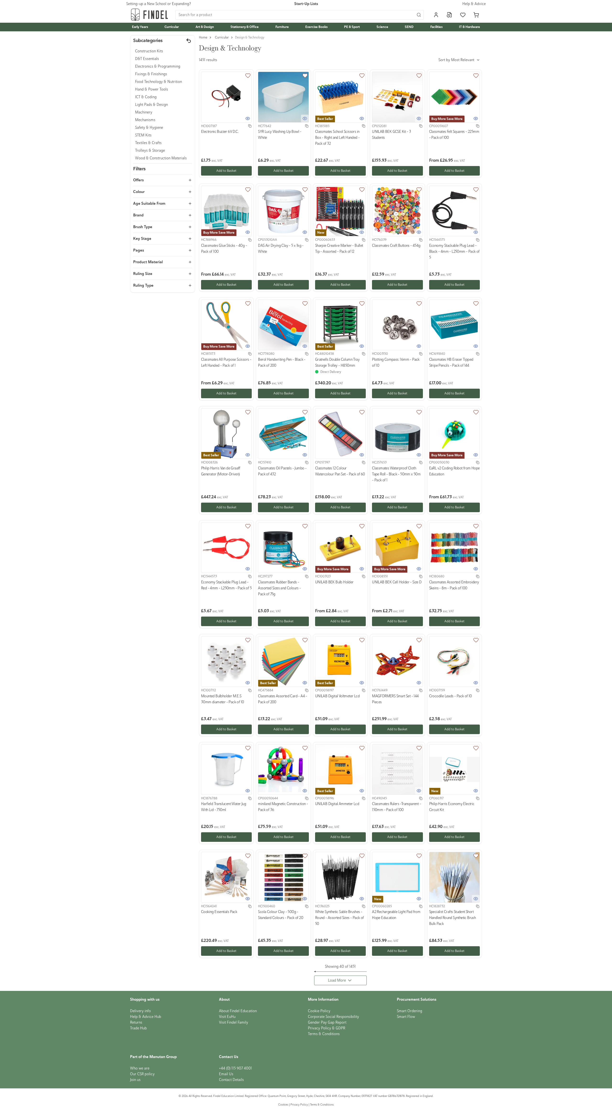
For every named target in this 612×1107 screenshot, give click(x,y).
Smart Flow (406, 1016)
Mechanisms (145, 120)
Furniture (282, 27)
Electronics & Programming (157, 66)
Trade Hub (138, 1028)
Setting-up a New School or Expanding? (158, 3)
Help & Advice (474, 3)
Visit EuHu (227, 1016)
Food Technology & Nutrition (158, 81)
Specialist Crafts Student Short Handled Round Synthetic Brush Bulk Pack (452, 917)
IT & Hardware (469, 27)
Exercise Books (316, 27)
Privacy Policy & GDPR (326, 1028)
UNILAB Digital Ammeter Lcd (337, 803)
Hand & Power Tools (151, 89)
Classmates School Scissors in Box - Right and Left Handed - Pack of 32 (337, 137)
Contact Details (231, 1079)
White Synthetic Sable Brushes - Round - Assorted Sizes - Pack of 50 (339, 917)
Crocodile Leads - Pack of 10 (450, 696)
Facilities (436, 27)
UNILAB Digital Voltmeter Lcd (337, 696)
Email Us (226, 1074)
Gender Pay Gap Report (327, 1022)
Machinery (143, 112)
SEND (409, 27)
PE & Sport (352, 27)
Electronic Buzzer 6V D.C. (220, 131)
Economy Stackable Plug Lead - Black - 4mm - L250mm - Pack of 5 (454, 251)
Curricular (171, 27)
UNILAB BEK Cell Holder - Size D (396, 582)
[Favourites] (463, 15)
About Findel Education (238, 1011)
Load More (337, 980)
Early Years (140, 27)
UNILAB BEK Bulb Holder (334, 582)
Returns (136, 1022)
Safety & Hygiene (149, 127)
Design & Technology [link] (249, 37)
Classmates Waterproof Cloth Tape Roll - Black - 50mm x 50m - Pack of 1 (396, 474)
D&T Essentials (147, 58)
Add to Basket (226, 171)
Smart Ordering (409, 1011)
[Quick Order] (449, 15)
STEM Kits (143, 135)
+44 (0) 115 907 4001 (235, 1068)
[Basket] (476, 15)
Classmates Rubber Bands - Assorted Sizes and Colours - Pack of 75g (279, 588)
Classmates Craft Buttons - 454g (396, 245)
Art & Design (205, 27)
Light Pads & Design (151, 104)
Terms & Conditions (324, 1034)
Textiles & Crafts (148, 142)
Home (203, 37)
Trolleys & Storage (150, 150)
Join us (135, 1079)
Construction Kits (149, 51)
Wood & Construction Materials (161, 158)
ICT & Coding (146, 97)
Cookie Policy (319, 1011)
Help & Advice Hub (145, 1016)
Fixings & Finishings (151, 74)
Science (382, 27)
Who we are (139, 1068)
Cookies (283, 1105)
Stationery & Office (244, 27)
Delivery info (140, 1011)
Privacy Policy (299, 1105)
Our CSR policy (142, 1074)
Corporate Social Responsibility (333, 1016)
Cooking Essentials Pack (219, 911)
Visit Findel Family (233, 1022)
